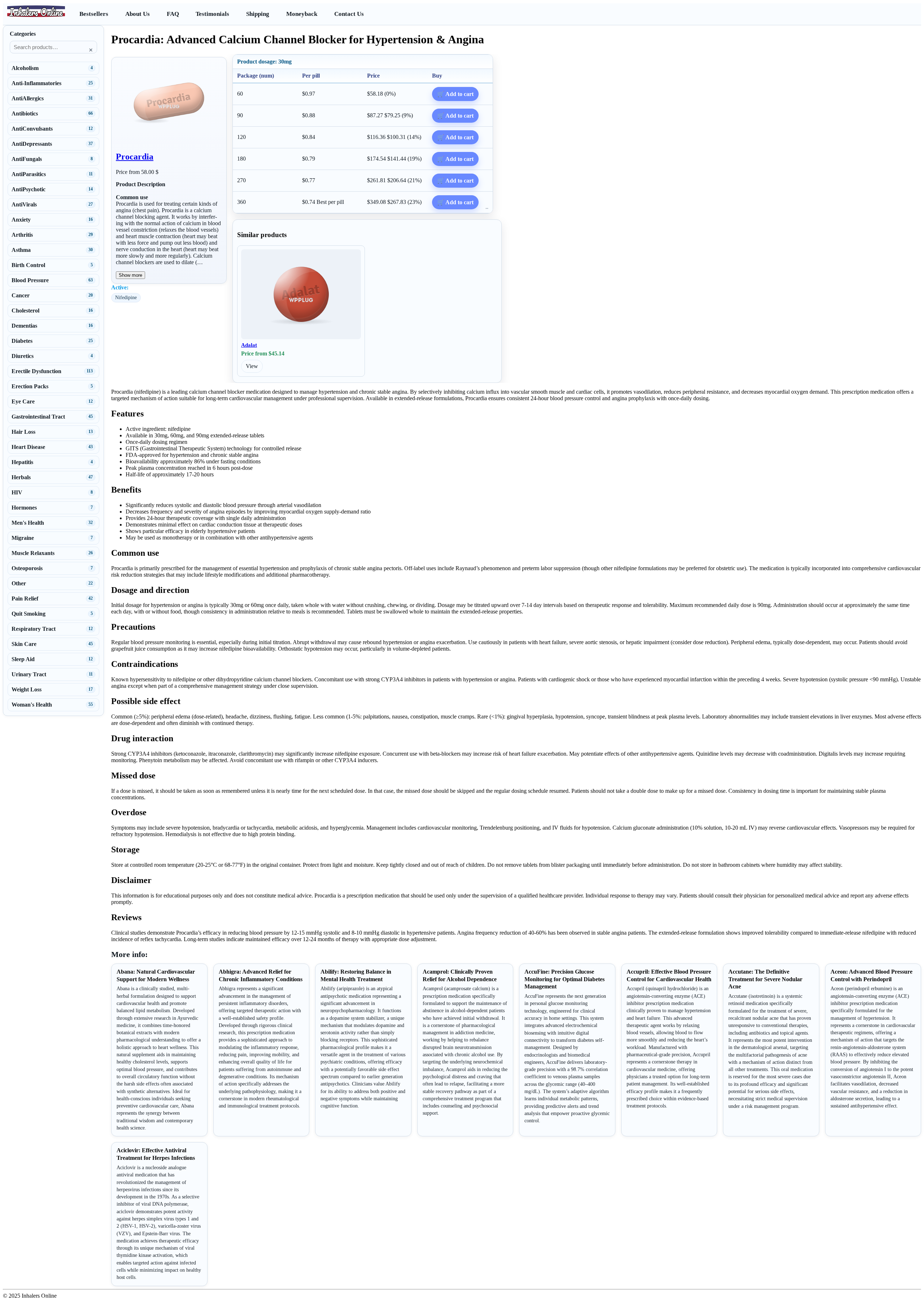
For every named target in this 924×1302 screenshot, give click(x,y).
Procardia (134, 156)
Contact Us (349, 13)
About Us (137, 13)
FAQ (173, 13)
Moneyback (301, 13)
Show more (130, 275)
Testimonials (212, 13)
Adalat (249, 345)
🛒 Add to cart (455, 94)
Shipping (257, 13)
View (252, 366)
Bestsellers (93, 13)
